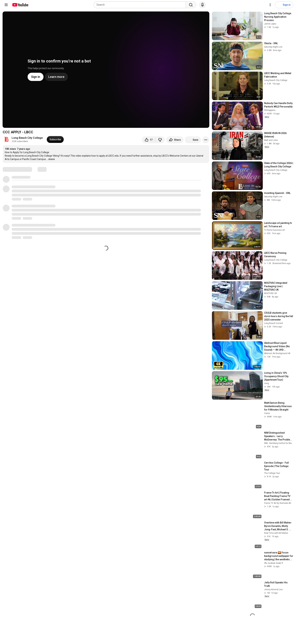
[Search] (190, 4)
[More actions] (205, 139)
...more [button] (50, 159)
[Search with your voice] (202, 4)
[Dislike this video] (160, 139)
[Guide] (6, 5)
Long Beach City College (27, 137)
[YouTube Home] (20, 5)
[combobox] (140, 5)
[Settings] (270, 5)
